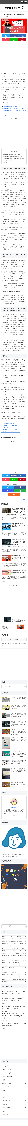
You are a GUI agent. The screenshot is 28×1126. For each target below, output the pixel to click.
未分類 (14, 1080)
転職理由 (15, 437)
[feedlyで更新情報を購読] (20, 490)
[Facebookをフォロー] (20, 487)
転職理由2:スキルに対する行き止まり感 (14, 108)
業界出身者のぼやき (7, 437)
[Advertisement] (14, 57)
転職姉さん (14, 807)
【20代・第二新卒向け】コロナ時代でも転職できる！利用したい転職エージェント (14, 992)
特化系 (14, 1097)
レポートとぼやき (14, 1069)
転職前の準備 (14, 1107)
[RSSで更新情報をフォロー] (14, 494)
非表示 (6, 102)
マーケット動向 (14, 1073)
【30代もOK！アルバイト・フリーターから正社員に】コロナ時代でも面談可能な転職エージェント (14, 1016)
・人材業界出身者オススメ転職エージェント (12, 425)
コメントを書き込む (14, 639)
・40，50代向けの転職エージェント (10, 432)
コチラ (17, 856)
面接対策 (14, 1114)
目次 (12, 151)
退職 (14, 1111)
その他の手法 (14, 1087)
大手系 (14, 1093)
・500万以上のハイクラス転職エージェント (12, 430)
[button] (25, 687)
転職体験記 (14, 1104)
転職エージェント (14, 1083)
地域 (14, 1090)
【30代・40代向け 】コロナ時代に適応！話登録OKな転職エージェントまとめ (13, 1007)
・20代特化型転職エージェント (9, 423)
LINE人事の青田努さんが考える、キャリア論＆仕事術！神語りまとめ (14, 1024)
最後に (5, 115)
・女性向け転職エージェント (8, 427)
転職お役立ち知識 (14, 1100)
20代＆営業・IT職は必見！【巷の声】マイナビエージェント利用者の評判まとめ (14, 999)
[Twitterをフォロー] (8, 487)
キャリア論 (14, 1066)
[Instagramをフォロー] (8, 490)
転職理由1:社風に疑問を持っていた (13, 106)
